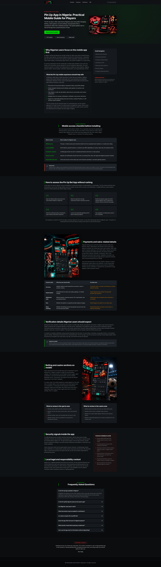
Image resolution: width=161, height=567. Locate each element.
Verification (85, 2)
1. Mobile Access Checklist (101, 54)
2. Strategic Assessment (100, 57)
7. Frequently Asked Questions (102, 71)
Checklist (72, 2)
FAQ (90, 2)
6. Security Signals (99, 68)
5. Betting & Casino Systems (101, 65)
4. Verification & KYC (99, 62)
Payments (78, 2)
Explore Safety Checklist (52, 32)
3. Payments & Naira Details (101, 59)
